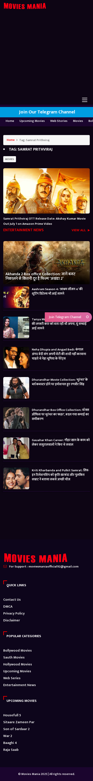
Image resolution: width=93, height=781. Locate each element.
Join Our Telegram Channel (46, 112)
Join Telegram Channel (64, 317)
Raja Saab (11, 750)
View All (79, 230)
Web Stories (58, 121)
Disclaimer (11, 620)
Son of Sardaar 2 (16, 729)
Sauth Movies (14, 657)
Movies (78, 121)
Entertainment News (19, 685)
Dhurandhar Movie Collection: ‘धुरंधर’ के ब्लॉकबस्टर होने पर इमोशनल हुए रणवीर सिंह (60, 382)
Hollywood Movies (17, 664)
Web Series (12, 678)
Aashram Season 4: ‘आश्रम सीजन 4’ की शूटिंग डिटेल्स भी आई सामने (57, 291)
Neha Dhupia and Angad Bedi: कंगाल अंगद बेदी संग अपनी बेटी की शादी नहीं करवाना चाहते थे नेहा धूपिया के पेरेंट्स (59, 354)
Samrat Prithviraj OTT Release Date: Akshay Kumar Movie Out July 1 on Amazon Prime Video (44, 221)
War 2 (7, 736)
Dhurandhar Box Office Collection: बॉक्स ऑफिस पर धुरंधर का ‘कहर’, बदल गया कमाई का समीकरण (60, 414)
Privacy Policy (14, 613)
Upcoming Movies (32, 121)
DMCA (8, 607)
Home (10, 121)
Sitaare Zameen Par (18, 722)
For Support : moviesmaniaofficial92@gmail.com (44, 566)
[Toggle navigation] (85, 99)
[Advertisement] (46, 56)
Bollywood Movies (17, 651)
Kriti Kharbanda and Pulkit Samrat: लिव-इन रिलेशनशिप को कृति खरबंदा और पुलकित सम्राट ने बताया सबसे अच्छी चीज (60, 475)
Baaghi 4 (10, 743)
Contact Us (12, 600)
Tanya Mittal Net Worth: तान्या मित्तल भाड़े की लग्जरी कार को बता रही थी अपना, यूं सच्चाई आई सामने (60, 324)
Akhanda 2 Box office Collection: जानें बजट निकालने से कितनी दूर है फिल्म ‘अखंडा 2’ (40, 276)
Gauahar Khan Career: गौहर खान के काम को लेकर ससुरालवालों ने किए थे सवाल (61, 442)
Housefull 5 (12, 715)
